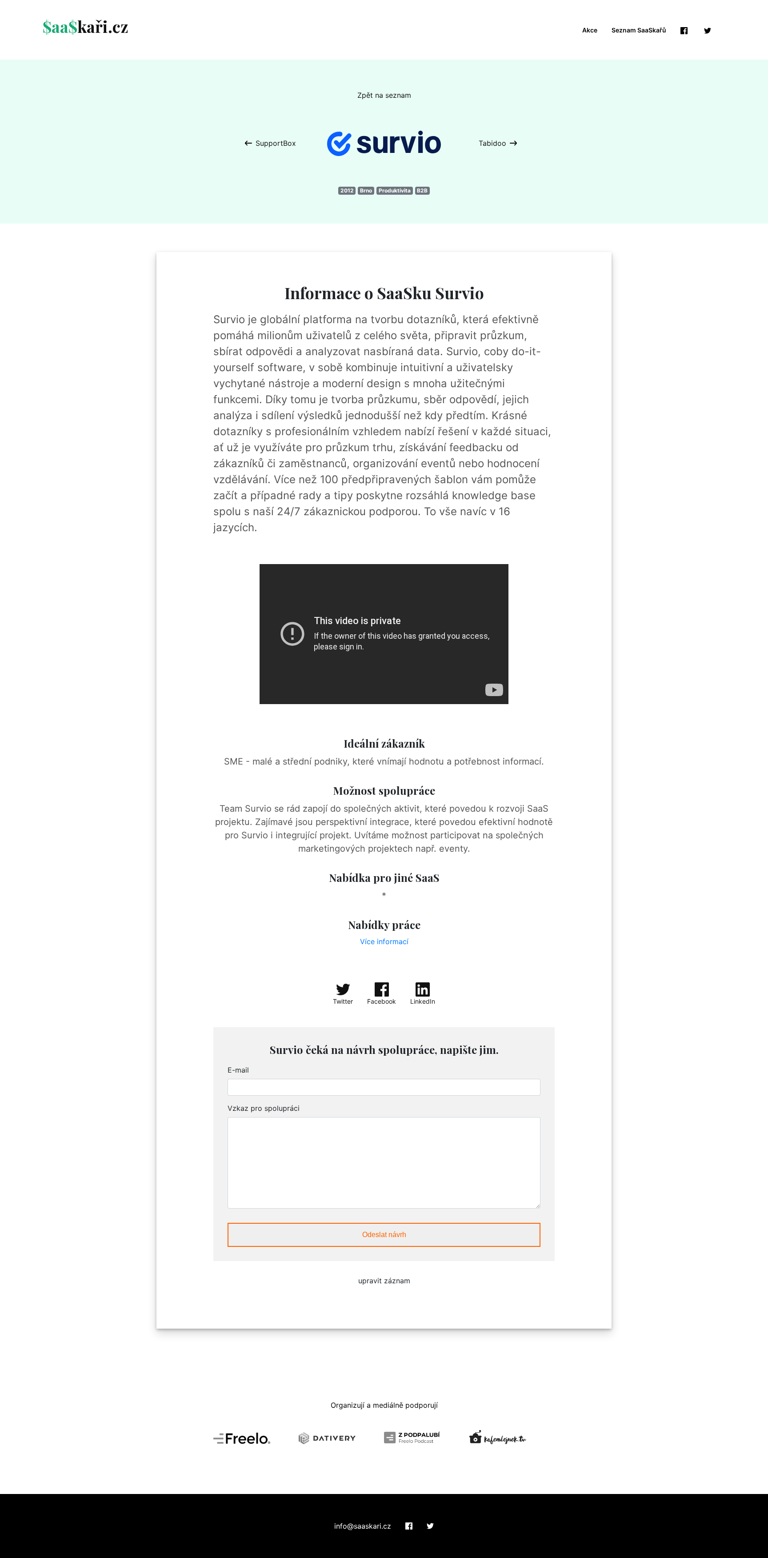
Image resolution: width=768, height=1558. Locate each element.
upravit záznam (384, 1280)
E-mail (238, 1069)
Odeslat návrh (384, 1234)
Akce (589, 30)
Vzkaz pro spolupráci (264, 1108)
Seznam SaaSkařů (639, 30)
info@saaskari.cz (362, 1526)
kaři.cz (85, 26)
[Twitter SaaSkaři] (430, 1526)
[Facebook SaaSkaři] (408, 1526)
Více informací (384, 941)
